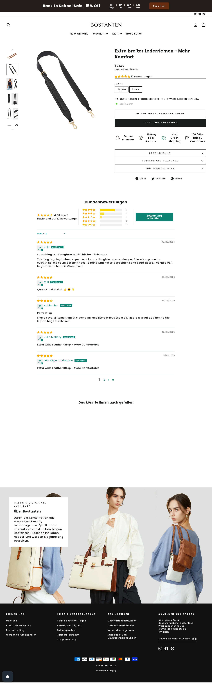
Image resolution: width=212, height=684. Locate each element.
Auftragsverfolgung (69, 625)
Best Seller (134, 33)
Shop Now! (159, 6)
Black (135, 89)
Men (115, 33)
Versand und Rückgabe (160, 160)
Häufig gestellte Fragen (71, 620)
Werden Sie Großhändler (21, 634)
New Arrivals (79, 33)
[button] (123, 76)
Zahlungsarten (66, 630)
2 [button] (104, 380)
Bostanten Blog (15, 630)
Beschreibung (160, 153)
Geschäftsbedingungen (122, 620)
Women (99, 33)
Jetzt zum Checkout (160, 122)
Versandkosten (130, 69)
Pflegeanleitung (66, 639)
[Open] (7, 676)
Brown (122, 89)
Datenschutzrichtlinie (121, 625)
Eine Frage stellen (160, 168)
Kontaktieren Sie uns (18, 625)
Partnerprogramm (68, 634)
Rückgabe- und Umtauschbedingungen (122, 636)
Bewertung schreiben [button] (154, 217)
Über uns (11, 620)
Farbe (119, 83)
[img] (45, 242)
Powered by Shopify (106, 670)
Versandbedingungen (121, 630)
